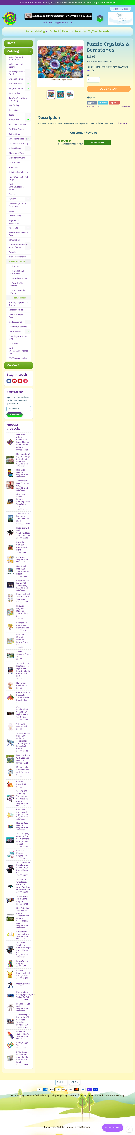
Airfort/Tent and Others (16, 65)
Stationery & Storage (18, 326)
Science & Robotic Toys (16, 316)
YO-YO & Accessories (18, 358)
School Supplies (16, 309)
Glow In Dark (14, 162)
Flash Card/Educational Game (16, 187)
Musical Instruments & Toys (18, 234)
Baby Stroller (14, 93)
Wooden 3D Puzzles (16, 284)
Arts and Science (20, 79)
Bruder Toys (20, 120)
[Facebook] (8, 381)
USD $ (73, 1082)
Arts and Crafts (20, 84)
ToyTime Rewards (98, 31)
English (60, 1082)
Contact (54, 31)
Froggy (12, 194)
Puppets (12, 252)
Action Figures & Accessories (16, 58)
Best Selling (14, 105)
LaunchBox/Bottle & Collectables (17, 205)
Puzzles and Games (20, 262)
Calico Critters (15, 134)
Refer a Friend (96, 1095)
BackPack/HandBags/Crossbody (18, 99)
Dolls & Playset (20, 149)
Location (80, 31)
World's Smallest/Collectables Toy (18, 351)
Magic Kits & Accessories (14, 221)
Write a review (97, 142)
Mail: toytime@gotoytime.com (58, 22)
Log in (115, 9)
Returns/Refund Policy (38, 1095)
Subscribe (15, 415)
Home (29, 31)
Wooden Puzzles (19, 278)
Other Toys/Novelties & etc (18, 337)
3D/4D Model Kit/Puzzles (17, 272)
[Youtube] (20, 381)
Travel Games (14, 343)
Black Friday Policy (115, 1095)
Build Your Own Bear (18, 124)
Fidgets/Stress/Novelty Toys (18, 178)
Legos (11, 211)
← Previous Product (93, 106)
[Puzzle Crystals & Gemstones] (51, 94)
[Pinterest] (14, 381)
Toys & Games (20, 332)
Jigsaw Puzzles (19, 297)
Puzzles (15, 266)
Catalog (41, 32)
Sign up (125, 9)
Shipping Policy (59, 1095)
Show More (122, 123)
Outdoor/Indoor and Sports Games (20, 246)
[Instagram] (25, 381)
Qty (88, 74)
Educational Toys (16, 153)
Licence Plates (15, 215)
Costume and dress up (18, 143)
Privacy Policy (17, 1095)
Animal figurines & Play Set (20, 73)
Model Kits (20, 228)
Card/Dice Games (16, 129)
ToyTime (66, 1127)
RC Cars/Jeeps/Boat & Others (18, 304)
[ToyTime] (9, 18)
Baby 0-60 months (20, 89)
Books (20, 115)
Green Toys (13, 167)
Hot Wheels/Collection (18, 172)
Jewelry (20, 199)
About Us (67, 31)
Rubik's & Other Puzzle (18, 291)
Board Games (14, 110)
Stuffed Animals (20, 322)
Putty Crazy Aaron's (17, 256)
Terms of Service (78, 1095)
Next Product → (125, 106)
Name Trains (14, 239)
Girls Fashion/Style (17, 157)
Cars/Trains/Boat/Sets (20, 139)
